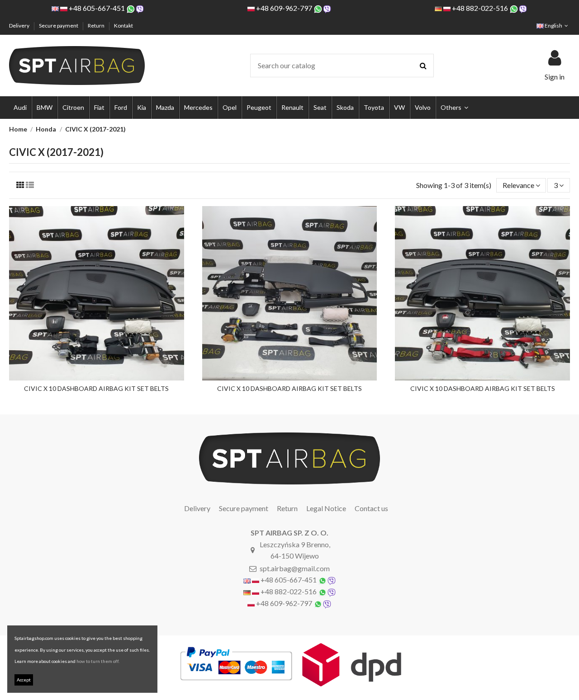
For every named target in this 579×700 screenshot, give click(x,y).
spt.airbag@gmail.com (295, 568)
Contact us (371, 508)
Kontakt (123, 25)
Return (96, 25)
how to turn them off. (97, 661)
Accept (24, 679)
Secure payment (59, 25)
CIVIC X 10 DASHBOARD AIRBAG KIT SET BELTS (96, 388)
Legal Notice (326, 508)
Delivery (19, 25)
